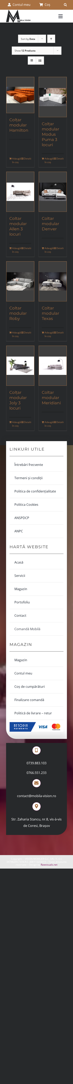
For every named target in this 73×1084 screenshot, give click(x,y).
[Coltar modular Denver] (53, 192)
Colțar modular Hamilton (18, 125)
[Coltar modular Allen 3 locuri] (20, 192)
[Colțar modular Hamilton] (20, 95)
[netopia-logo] (37, 723)
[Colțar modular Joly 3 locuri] (20, 366)
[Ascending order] (51, 39)
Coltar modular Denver (50, 223)
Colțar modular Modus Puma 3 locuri (50, 134)
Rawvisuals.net (49, 864)
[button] (65, 5)
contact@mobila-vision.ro (36, 796)
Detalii (27, 158)
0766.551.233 (36, 773)
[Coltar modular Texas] (53, 281)
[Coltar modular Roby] (20, 281)
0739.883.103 (36, 763)
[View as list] (40, 60)
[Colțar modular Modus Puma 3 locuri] (53, 97)
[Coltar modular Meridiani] (53, 366)
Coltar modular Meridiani (51, 397)
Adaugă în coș (16, 160)
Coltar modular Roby (18, 313)
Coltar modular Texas (50, 313)
